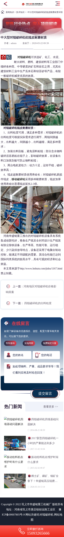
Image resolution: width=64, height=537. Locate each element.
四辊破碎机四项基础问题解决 (43, 422)
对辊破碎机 (46, 514)
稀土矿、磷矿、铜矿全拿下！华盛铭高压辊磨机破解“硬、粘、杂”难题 (43, 478)
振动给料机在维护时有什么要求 (43, 459)
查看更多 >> (50, 406)
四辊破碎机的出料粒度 (38, 303)
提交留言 (45, 393)
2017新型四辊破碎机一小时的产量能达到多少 (43, 440)
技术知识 (20, 12)
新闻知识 (10, 12)
